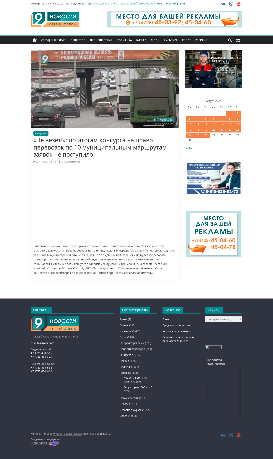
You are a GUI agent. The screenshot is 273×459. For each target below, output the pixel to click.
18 (197, 129)
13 (213, 124)
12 (205, 124)
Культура (171, 40)
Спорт (186, 40)
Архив (123, 319)
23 (237, 129)
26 (205, 135)
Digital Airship (39, 443)
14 (221, 124)
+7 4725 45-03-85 (41, 353)
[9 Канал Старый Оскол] (35, 40)
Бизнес (141, 40)
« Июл (189, 148)
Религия (201, 40)
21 (221, 129)
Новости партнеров (132, 349)
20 (213, 129)
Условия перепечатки (176, 331)
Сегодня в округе (53, 40)
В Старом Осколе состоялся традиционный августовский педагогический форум (133, 3)
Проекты (125, 372)
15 (229, 124)
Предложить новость (176, 325)
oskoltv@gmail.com (42, 343)
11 (197, 124)
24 (189, 135)
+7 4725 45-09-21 (41, 356)
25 (197, 135)
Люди (155, 40)
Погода (124, 361)
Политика (124, 40)
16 (237, 124)
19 (205, 129)
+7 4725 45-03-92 (41, 367)
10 (189, 124)
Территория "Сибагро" (138, 387)
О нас (166, 319)
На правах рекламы (132, 343)
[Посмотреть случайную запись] (238, 40)
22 (229, 129)
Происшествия (101, 40)
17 (189, 129)
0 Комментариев (70, 161)
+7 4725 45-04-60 (41, 371)
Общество (78, 40)
